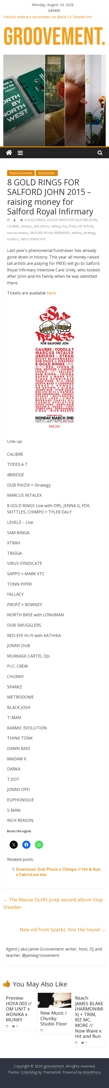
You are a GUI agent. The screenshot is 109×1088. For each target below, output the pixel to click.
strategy (89, 233)
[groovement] (9, 152)
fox (64, 226)
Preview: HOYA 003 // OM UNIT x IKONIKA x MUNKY (19, 1009)
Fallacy (55, 226)
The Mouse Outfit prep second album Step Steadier (53, 903)
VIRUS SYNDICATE (33, 239)
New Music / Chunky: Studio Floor (53, 1018)
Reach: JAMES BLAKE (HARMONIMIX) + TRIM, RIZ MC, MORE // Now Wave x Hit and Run (89, 1017)
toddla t (13, 239)
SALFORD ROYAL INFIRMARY (49, 233)
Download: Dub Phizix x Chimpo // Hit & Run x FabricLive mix (58, 871)
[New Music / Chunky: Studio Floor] (54, 996)
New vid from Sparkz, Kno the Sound (63, 929)
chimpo (26, 226)
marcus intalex (17, 233)
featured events (21, 173)
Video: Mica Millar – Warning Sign (30, 15)
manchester (46, 173)
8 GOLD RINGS (35, 220)
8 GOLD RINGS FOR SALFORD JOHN (72, 220)
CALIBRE (13, 226)
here (51, 293)
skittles (76, 233)
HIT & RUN (85, 226)
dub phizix (41, 226)
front (72, 226)
